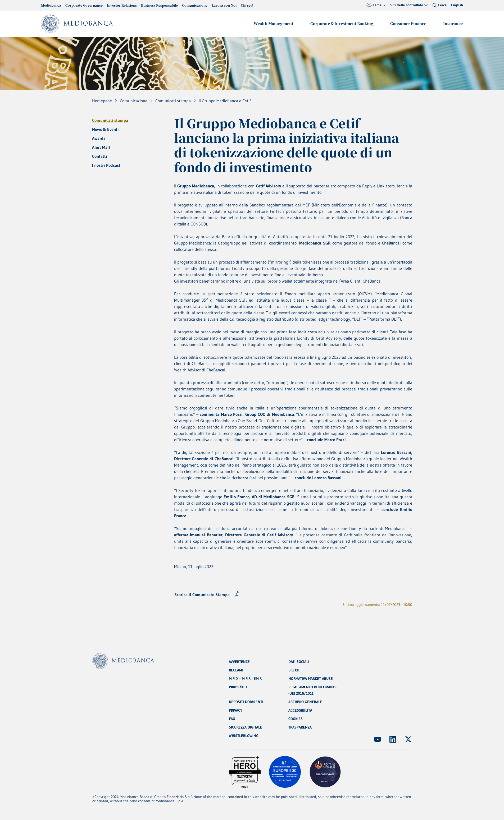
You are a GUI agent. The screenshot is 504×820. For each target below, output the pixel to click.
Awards (98, 138)
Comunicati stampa (110, 120)
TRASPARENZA (300, 727)
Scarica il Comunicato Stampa (202, 594)
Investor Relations (122, 5)
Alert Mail (101, 147)
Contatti (99, 156)
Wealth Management (273, 23)
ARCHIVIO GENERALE (305, 701)
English (457, 5)
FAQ (232, 718)
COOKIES (295, 718)
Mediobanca (51, 5)
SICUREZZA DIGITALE (245, 727)
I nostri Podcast (106, 165)
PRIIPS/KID (238, 687)
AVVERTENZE (239, 661)
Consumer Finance (408, 23)
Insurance (453, 23)
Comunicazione (194, 5)
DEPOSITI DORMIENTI (246, 701)
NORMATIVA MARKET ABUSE (310, 678)
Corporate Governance (84, 5)
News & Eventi (105, 129)
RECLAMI (236, 670)
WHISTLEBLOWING (243, 735)
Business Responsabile (159, 5)
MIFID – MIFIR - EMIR (245, 678)
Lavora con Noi (224, 5)
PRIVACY (235, 710)
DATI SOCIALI (298, 661)
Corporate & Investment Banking (341, 23)
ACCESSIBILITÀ (300, 710)
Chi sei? (247, 5)
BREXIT (294, 670)
